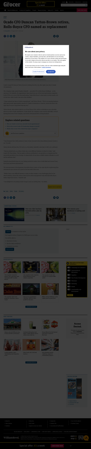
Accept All (51, 71)
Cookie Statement (46, 67)
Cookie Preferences (38, 71)
